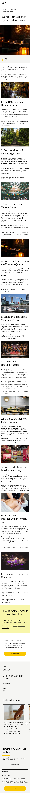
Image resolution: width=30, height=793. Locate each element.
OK (15, 788)
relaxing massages (6, 540)
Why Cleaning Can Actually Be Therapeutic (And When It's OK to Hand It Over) (13, 724)
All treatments (6, 683)
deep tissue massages (19, 538)
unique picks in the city (20, 622)
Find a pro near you (15, 764)
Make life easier (15, 653)
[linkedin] (4, 691)
